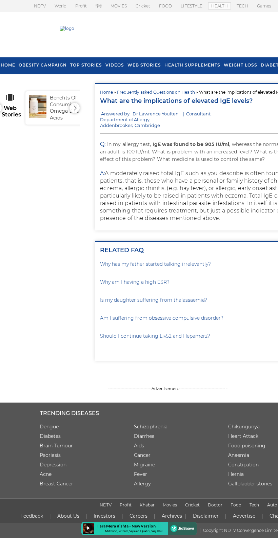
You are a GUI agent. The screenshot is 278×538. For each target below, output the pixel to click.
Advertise (244, 516)
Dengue (49, 427)
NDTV (40, 5)
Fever (140, 474)
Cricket (143, 5)
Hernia (236, 474)
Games (264, 5)
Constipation (243, 465)
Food (236, 504)
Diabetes (50, 436)
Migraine (144, 465)
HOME (8, 65)
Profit (81, 5)
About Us (68, 516)
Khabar (147, 504)
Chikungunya (244, 427)
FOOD (165, 5)
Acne (46, 474)
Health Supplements (192, 65)
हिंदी (99, 5)
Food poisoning (246, 446)
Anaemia (238, 455)
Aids (139, 446)
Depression (53, 465)
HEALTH (219, 5)
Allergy (142, 484)
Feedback (31, 516)
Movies (170, 504)
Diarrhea (144, 436)
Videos (114, 65)
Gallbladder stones (250, 484)
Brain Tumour (56, 446)
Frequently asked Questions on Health (156, 92)
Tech (254, 504)
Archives (172, 516)
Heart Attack (243, 436)
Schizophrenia (150, 427)
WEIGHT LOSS (240, 65)
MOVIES (119, 5)
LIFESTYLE (191, 5)
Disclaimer (206, 516)
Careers (138, 516)
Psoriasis (50, 455)
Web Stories (144, 65)
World (60, 5)
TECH (242, 5)
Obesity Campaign (43, 65)
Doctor (215, 504)
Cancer (142, 455)
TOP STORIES (86, 65)
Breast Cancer (56, 484)
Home (106, 92)
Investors (104, 516)
